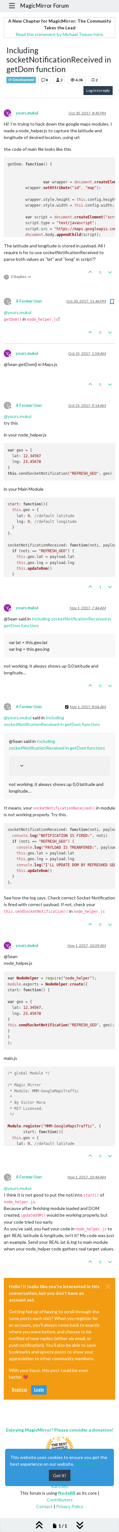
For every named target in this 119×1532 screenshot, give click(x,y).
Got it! (59, 1475)
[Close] (108, 1286)
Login (39, 1389)
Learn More (87, 1464)
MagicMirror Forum (44, 5)
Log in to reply (98, 90)
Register (19, 1389)
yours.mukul (27, 113)
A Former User (29, 301)
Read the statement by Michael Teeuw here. (60, 34)
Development (23, 80)
